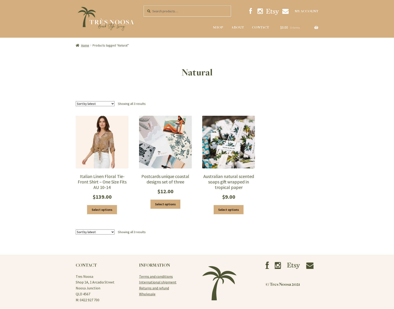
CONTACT (260, 27)
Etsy (272, 12)
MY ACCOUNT (306, 11)
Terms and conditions (156, 276)
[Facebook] (250, 11)
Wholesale (147, 294)
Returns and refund (154, 288)
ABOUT (237, 27)
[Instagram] (260, 11)
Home (85, 45)
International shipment (157, 282)
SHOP (218, 27)
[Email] (285, 11)
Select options (102, 210)
